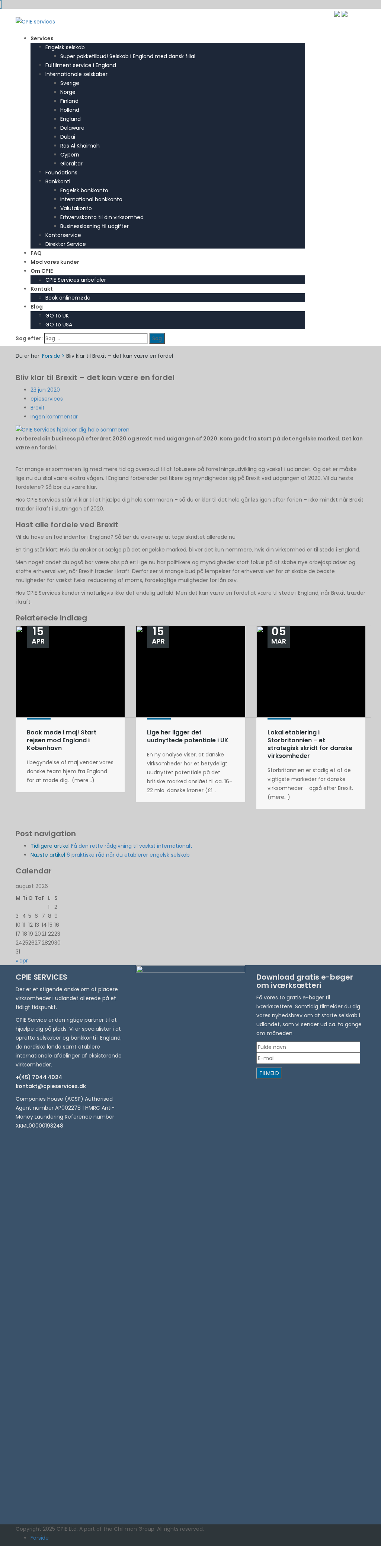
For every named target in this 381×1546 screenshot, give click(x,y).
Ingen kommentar (54, 416)
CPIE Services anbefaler (75, 280)
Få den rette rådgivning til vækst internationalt (111, 846)
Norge (68, 92)
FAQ (36, 253)
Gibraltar (71, 163)
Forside (51, 356)
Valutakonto (76, 208)
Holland (69, 110)
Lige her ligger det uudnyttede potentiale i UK (187, 736)
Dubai (67, 136)
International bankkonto (91, 199)
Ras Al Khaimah (80, 145)
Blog (37, 306)
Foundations (61, 172)
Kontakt (42, 289)
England (70, 119)
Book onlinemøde (67, 297)
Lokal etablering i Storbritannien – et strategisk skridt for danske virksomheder (310, 744)
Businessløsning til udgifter (94, 226)
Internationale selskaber (76, 74)
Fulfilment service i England (80, 65)
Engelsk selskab (65, 47)
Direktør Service (65, 244)
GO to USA (58, 324)
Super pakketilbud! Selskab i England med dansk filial (127, 56)
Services (42, 38)
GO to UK (57, 315)
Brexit (38, 407)
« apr (22, 960)
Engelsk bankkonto (84, 190)
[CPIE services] (35, 21)
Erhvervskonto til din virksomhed (102, 217)
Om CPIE (42, 271)
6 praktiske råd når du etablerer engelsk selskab (110, 855)
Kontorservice (63, 235)
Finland (69, 101)
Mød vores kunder (55, 262)
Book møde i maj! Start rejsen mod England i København (61, 740)
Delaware (72, 128)
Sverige (69, 83)
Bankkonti (57, 181)
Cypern (69, 154)
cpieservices (47, 398)
